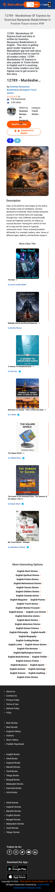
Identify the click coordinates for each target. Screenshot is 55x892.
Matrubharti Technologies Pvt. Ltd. (37, 881)
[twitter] (22, 852)
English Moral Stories (27, 620)
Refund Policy (12, 708)
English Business (19, 665)
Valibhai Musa (16, 458)
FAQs (8, 712)
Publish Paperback (15, 744)
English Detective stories (27, 616)
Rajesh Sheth (15, 504)
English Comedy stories (27, 595)
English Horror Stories (36, 644)
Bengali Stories (13, 819)
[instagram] (15, 852)
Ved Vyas (14, 371)
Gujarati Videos (13, 731)
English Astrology (36, 669)
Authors (10, 735)
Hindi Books (12, 758)
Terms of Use (12, 704)
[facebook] (9, 852)
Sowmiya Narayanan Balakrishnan (23, 113)
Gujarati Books (13, 763)
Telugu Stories (13, 832)
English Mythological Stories (27, 652)
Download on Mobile (26, 131)
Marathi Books (13, 767)
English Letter (15, 644)
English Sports (37, 665)
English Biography (27, 636)
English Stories (13, 815)
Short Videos (12, 740)
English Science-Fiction (27, 661)
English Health (38, 632)
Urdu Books (11, 792)
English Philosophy (19, 632)
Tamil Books (12, 771)
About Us (10, 691)
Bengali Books (13, 779)
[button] (31, 4)
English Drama (16, 612)
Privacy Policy (12, 700)
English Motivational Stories (27, 583)
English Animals (17, 669)
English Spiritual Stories (27, 575)
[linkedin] (35, 852)
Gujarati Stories (13, 807)
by (9, 285)
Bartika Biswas (16, 328)
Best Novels (11, 727)
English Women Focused (27, 608)
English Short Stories (27, 571)
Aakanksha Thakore (18, 547)
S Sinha (13, 415)
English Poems (38, 599)
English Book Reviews (18, 657)
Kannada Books (13, 788)
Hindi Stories (12, 802)
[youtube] (28, 852)
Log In (46, 4)
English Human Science (27, 628)
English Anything (37, 673)
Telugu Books (12, 775)
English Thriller (39, 657)
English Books (13, 754)
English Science (18, 673)
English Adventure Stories (27, 624)
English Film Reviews (27, 648)
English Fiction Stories (27, 579)
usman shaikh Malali (18, 285)
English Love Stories (36, 612)
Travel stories (35, 112)
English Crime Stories (27, 677)
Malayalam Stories (15, 824)
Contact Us (11, 696)
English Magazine (19, 599)
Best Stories (12, 723)
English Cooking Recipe (27, 640)
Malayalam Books (14, 784)
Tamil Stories (12, 828)
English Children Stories (27, 591)
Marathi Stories (13, 811)
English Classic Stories (27, 587)
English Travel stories (27, 604)
